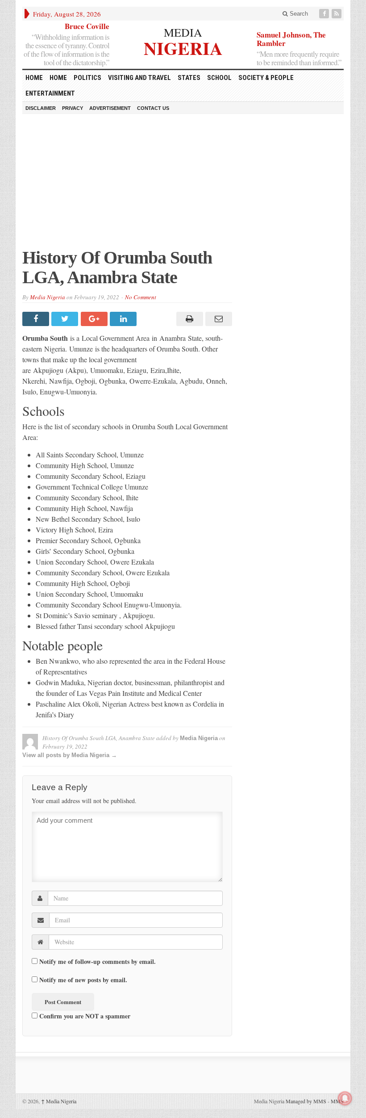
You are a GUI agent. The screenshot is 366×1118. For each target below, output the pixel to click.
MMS (337, 1101)
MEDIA (183, 32)
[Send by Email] (217, 319)
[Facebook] (325, 13)
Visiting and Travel (139, 78)
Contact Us (153, 108)
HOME (34, 78)
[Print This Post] (188, 319)
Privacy (72, 108)
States (189, 78)
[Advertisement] (183, 185)
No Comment (140, 297)
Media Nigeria (47, 297)
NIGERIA (183, 47)
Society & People (266, 78)
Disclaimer (40, 108)
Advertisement (110, 108)
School (219, 78)
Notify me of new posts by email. (83, 980)
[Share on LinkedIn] (124, 319)
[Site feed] (337, 13)
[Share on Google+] (95, 319)
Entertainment (50, 93)
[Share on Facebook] (36, 319)
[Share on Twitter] (65, 319)
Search (298, 13)
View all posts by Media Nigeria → (69, 755)
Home (58, 78)
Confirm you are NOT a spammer (83, 1015)
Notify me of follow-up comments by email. (97, 962)
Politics (87, 78)
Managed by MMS (306, 1101)
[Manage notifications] (345, 1098)
